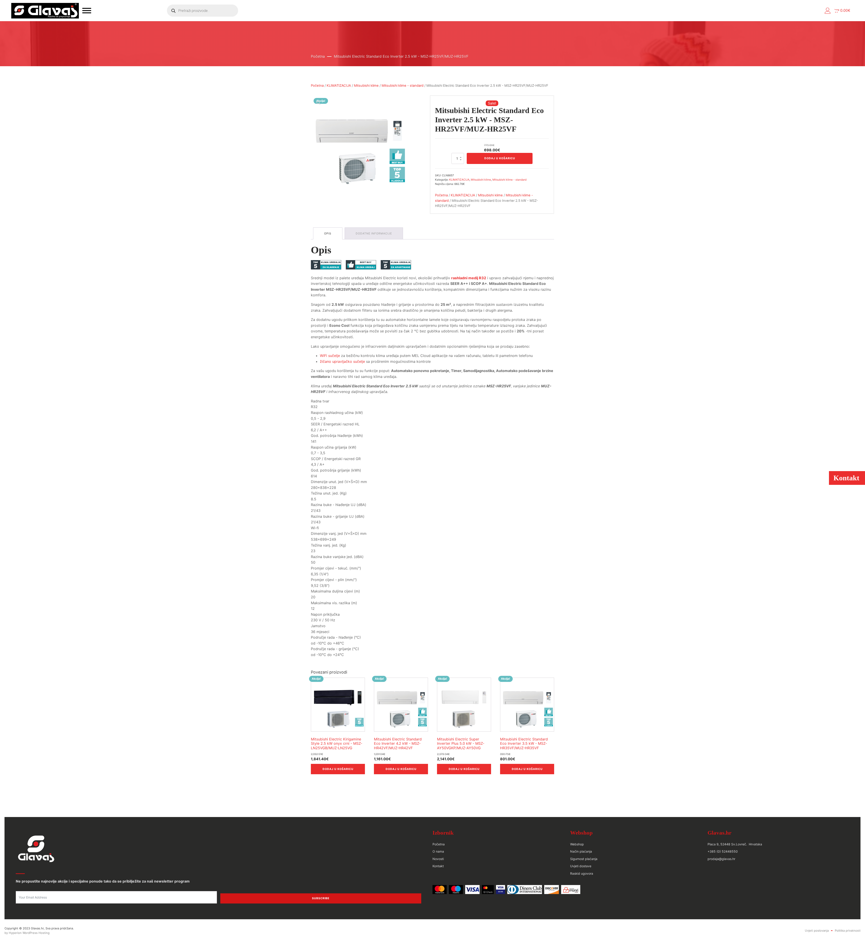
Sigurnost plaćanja (583, 859)
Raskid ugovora (581, 873)
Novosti (438, 859)
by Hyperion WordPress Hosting (27, 933)
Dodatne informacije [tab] (374, 233)
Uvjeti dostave (580, 866)
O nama (438, 851)
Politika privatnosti (847, 930)
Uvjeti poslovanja (817, 930)
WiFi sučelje (330, 355)
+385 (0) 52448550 (723, 851)
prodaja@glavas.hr (721, 859)
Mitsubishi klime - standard (402, 86)
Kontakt (438, 866)
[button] (828, 11)
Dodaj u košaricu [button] (338, 769)
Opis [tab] (327, 233)
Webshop (577, 844)
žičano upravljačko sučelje (342, 361)
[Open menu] (86, 10)
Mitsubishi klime (366, 86)
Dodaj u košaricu (499, 158)
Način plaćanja (581, 851)
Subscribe (320, 898)
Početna (318, 56)
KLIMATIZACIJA (339, 86)
